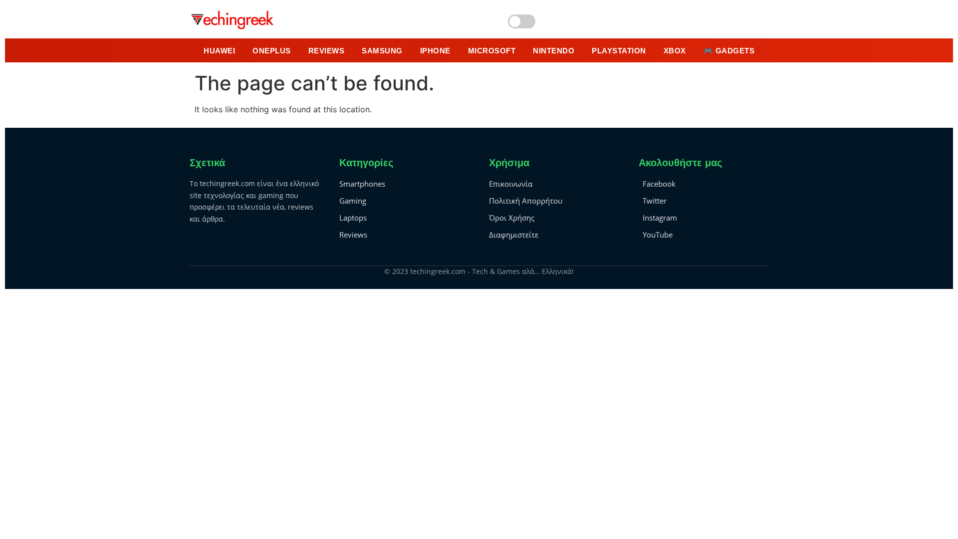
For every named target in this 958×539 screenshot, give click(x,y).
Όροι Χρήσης (511, 218)
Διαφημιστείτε (513, 235)
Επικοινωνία (510, 184)
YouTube (658, 235)
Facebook (659, 184)
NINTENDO (553, 50)
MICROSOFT (492, 50)
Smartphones (362, 184)
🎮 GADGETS (729, 50)
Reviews (353, 235)
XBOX (675, 50)
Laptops (353, 218)
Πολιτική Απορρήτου (525, 201)
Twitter (655, 201)
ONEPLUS (271, 50)
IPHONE (435, 50)
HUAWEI (219, 50)
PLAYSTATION (619, 50)
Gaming (352, 201)
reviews (326, 50)
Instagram (660, 218)
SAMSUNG (382, 50)
